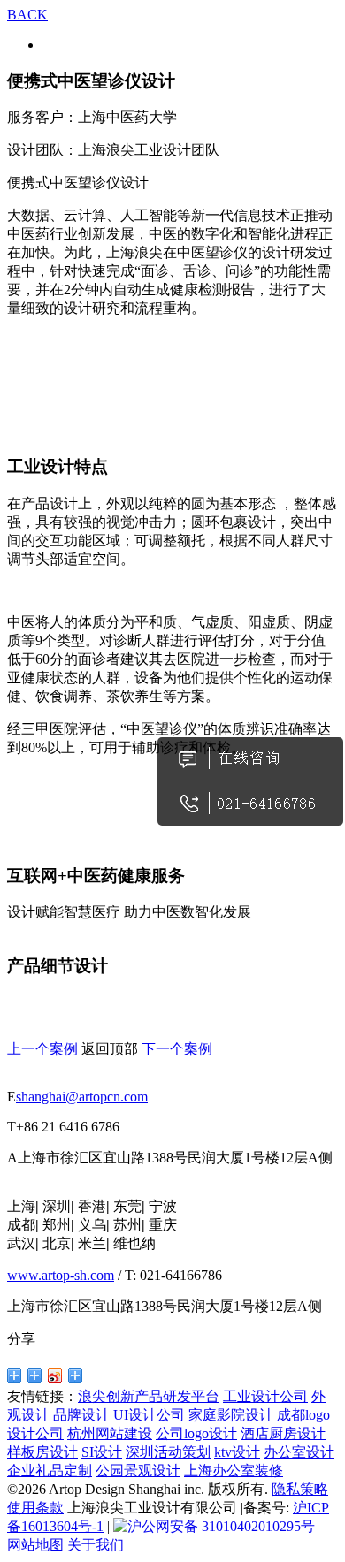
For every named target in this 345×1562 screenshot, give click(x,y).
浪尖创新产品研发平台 (148, 1396)
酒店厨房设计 (283, 1433)
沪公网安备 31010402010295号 (221, 1526)
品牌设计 (81, 1414)
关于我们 (95, 1544)
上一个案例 (44, 1048)
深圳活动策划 (168, 1451)
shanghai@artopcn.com (82, 1096)
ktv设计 (237, 1451)
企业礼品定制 (49, 1470)
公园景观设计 (138, 1470)
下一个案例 (177, 1048)
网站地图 (35, 1544)
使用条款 (35, 1507)
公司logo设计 (196, 1433)
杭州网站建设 (109, 1433)
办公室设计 (299, 1451)
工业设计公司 (265, 1396)
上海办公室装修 (233, 1470)
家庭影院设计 (230, 1414)
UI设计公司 (149, 1414)
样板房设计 (42, 1451)
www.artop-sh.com (60, 1275)
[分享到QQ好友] (14, 1375)
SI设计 (101, 1451)
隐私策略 (300, 1489)
